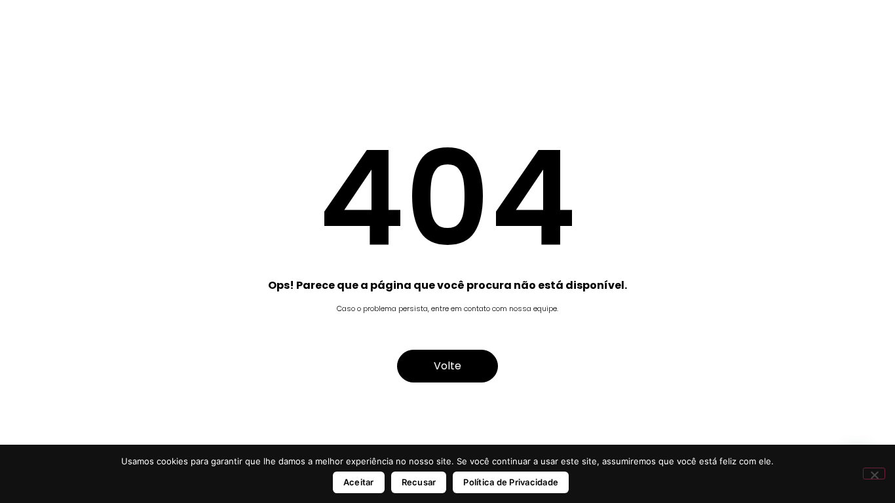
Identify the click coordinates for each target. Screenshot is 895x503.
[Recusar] (874, 473)
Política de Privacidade (510, 482)
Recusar (419, 482)
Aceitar (358, 482)
